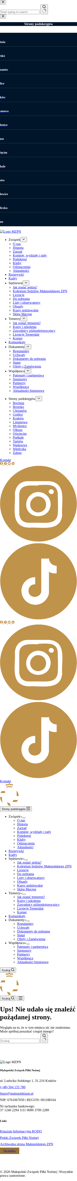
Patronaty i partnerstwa (32, 947)
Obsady (22, 881)
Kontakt (5, 781)
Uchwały (23, 927)
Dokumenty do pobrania (33, 931)
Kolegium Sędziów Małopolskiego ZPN (44, 866)
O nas (21, 820)
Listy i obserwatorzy (31, 878)
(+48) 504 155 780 (12, 1087)
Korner (22, 912)
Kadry (13, 855)
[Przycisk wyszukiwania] (44, 1038)
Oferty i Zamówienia (31, 939)
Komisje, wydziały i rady (34, 832)
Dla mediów (9, 1150)
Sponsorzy (24, 950)
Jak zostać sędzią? (29, 862)
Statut (21, 935)
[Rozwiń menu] (23, 817)
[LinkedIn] (13, 622)
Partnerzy (23, 954)
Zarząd (22, 828)
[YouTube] (10, 622)
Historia (22, 824)
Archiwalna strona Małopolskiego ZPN (26, 1144)
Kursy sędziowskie (30, 885)
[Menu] (20, 998)
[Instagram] (38, 700)
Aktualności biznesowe (33, 962)
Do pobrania (25, 874)
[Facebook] (2, 622)
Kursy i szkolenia (29, 901)
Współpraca (25, 958)
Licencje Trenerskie (30, 908)
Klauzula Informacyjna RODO (21, 1131)
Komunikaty (17, 916)
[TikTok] (38, 777)
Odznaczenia (26, 843)
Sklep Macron (26, 889)
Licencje (23, 870)
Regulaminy (25, 924)
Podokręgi (24, 835)
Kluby (21, 839)
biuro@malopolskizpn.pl (16, 1093)
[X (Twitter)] (6, 622)
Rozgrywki (16, 851)
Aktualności (25, 847)
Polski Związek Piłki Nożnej (19, 1138)
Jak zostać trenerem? (31, 897)
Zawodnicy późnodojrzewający (38, 904)
